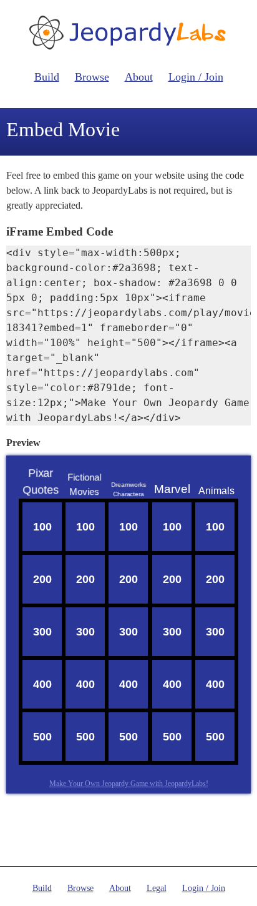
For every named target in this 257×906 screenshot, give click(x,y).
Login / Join (195, 77)
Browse (92, 77)
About (139, 77)
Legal (157, 888)
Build (46, 77)
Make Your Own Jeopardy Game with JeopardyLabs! (128, 783)
